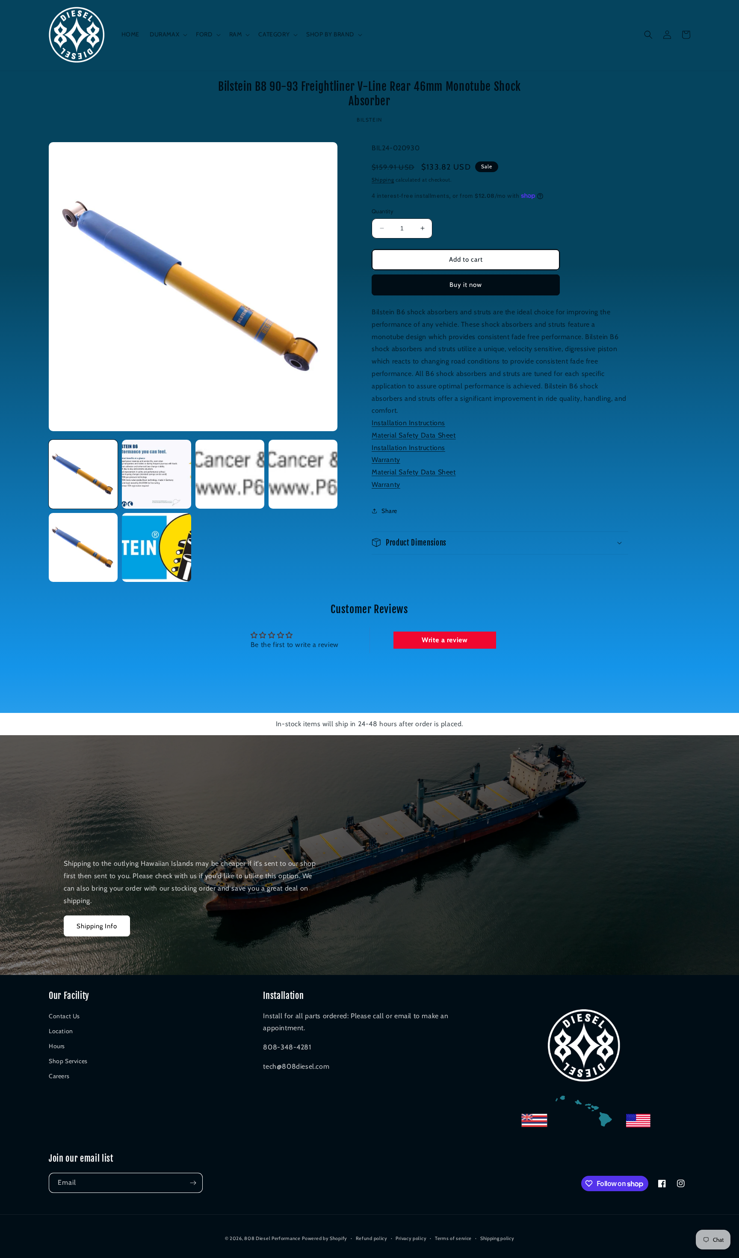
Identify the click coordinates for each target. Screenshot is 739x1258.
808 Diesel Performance (272, 1238)
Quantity (382, 211)
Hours (57, 1046)
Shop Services (68, 1061)
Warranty (386, 460)
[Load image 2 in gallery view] (156, 474)
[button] (168, 34)
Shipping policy (497, 1238)
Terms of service (453, 1238)
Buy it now (465, 285)
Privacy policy (411, 1238)
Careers (59, 1076)
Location (61, 1031)
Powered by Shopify (324, 1238)
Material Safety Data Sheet (414, 435)
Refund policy (371, 1238)
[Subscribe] (192, 1183)
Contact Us (64, 1016)
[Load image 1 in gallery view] (83, 474)
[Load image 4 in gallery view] (303, 474)
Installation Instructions (408, 423)
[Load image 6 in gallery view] (156, 547)
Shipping (383, 179)
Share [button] (389, 511)
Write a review (444, 640)
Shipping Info (97, 926)
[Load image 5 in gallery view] (83, 547)
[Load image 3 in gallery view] (229, 474)
